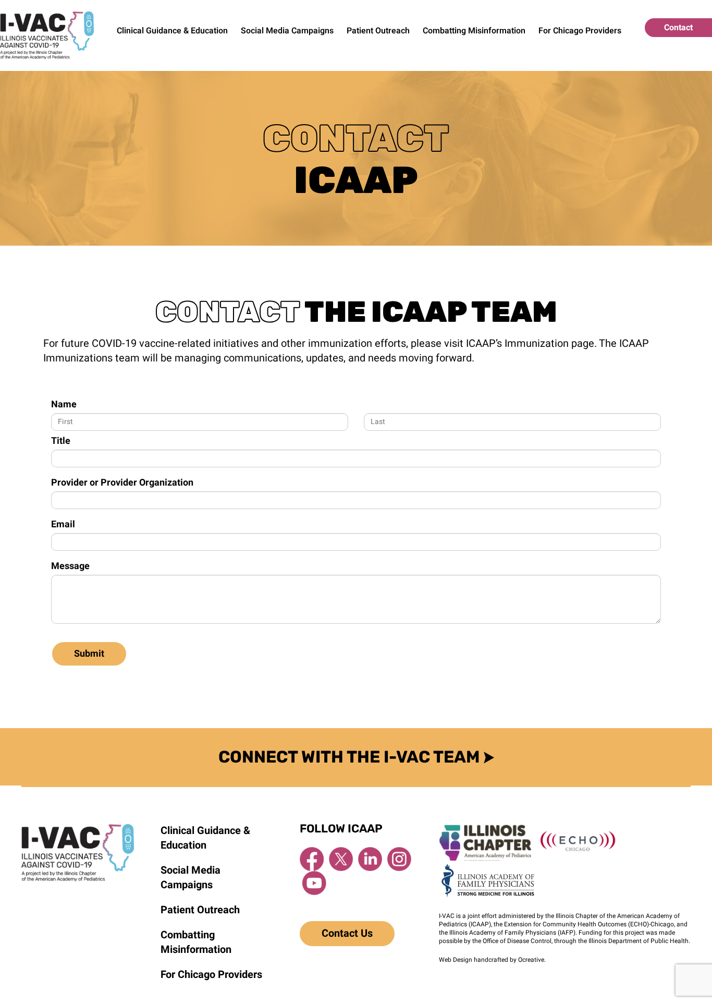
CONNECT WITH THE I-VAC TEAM (351, 757)
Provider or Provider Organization (122, 483)
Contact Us (347, 933)
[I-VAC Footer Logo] (77, 828)
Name (64, 404)
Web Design (455, 959)
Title (60, 441)
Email (63, 524)
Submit (89, 654)
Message (70, 566)
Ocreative (531, 959)
